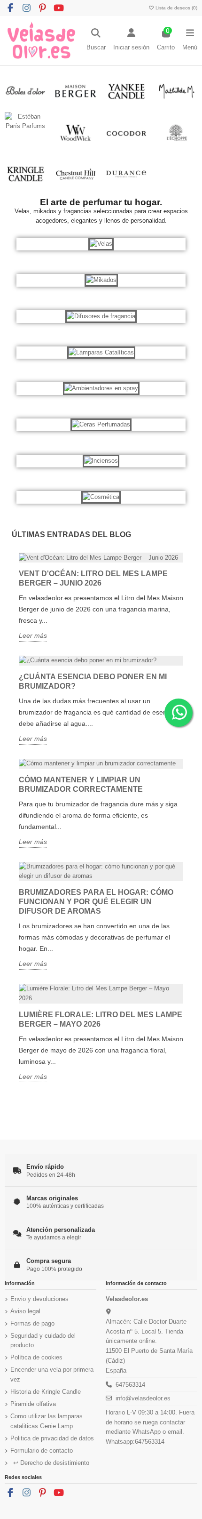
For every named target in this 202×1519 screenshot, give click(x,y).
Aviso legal (25, 1311)
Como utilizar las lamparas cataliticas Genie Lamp (46, 1421)
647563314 (130, 1384)
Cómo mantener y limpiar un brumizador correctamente (81, 784)
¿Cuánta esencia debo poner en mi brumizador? (93, 681)
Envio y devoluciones (39, 1298)
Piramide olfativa (33, 1403)
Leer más (33, 635)
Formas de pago (32, 1323)
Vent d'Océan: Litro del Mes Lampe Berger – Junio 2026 (93, 578)
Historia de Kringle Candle (45, 1391)
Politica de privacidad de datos (52, 1438)
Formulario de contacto (41, 1450)
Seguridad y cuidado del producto (43, 1340)
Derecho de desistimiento (51, 1462)
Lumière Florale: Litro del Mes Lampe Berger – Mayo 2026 (100, 1019)
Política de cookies (36, 1357)
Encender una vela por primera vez (51, 1374)
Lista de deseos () (175, 7)
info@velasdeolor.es (143, 1398)
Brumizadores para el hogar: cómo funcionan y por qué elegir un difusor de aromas (96, 901)
